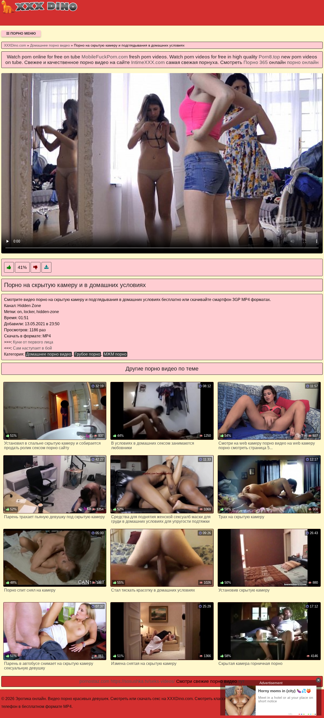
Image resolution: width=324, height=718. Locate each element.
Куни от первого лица (33, 342)
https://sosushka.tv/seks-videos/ (143, 681)
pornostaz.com (94, 681)
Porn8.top (269, 56)
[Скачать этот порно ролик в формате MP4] (46, 267)
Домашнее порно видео (48, 354)
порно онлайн (303, 62)
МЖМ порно (115, 354)
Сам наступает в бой (32, 348)
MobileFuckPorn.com (105, 56)
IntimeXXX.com (148, 62)
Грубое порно (87, 354)
